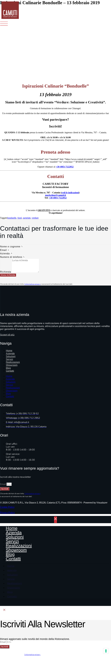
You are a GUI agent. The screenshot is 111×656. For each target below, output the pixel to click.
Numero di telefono (11, 257)
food (19, 218)
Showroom (11, 364)
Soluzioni (10, 381)
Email (4, 250)
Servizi (9, 384)
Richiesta (6, 272)
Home (9, 376)
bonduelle (11, 218)
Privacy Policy (7, 512)
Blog (8, 393)
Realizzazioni (13, 387)
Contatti (10, 370)
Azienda (5, 253)
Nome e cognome (10, 246)
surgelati (26, 218)
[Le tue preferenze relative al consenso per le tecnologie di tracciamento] (106, 651)
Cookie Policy (7, 507)
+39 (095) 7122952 (65, 166)
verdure (35, 218)
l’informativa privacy (32, 284)
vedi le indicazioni (70, 192)
